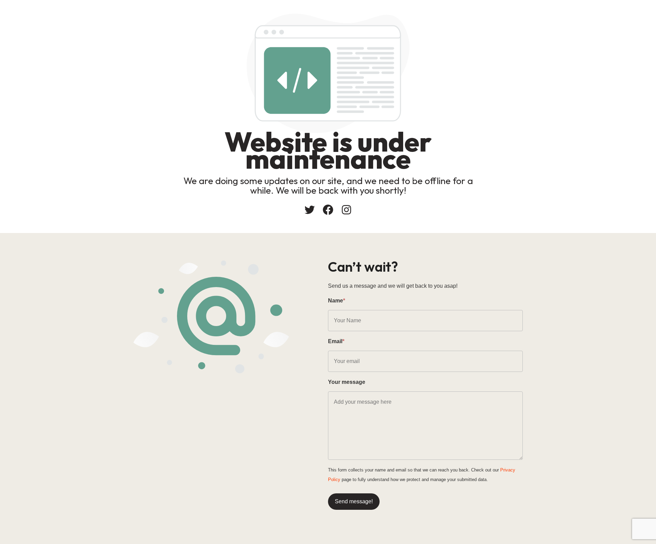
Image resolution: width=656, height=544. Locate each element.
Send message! (354, 501)
